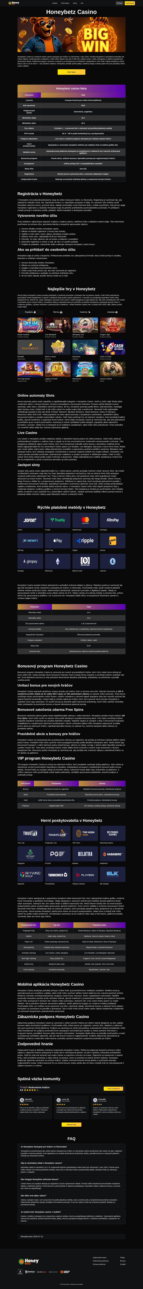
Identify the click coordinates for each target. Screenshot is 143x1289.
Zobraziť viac (71, 1124)
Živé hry (56, 312)
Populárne (29, 312)
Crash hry (83, 312)
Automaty (111, 312)
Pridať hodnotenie (113, 1088)
